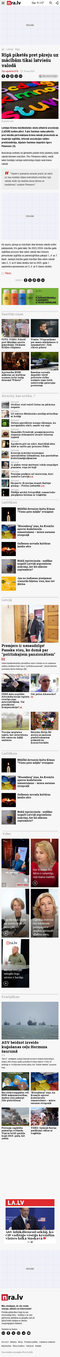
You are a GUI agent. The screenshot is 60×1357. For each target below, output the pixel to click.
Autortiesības (6, 1346)
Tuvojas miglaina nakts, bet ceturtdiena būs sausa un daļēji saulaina (15, 736)
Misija (20, 1342)
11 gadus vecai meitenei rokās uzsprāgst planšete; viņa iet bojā (34, 466)
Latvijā (9, 49)
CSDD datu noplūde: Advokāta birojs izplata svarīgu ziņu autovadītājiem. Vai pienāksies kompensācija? (15, 701)
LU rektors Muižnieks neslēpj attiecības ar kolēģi (34, 415)
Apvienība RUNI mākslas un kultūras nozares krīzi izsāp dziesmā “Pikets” (14, 376)
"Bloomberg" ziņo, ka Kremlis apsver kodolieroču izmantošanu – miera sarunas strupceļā (36, 530)
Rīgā (17, 49)
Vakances (30, 1346)
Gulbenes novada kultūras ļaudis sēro (33, 545)
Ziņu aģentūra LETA (10, 71)
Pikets (6, 273)
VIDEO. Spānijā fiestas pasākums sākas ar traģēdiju (43, 1130)
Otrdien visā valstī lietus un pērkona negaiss (33, 406)
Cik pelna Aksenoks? (43, 694)
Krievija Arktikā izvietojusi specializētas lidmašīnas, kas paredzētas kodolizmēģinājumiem (34, 456)
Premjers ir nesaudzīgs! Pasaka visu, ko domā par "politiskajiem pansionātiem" (28, 650)
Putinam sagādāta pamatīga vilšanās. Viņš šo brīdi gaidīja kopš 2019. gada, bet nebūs (13, 1133)
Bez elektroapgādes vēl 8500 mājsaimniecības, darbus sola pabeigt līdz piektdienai (15, 1096)
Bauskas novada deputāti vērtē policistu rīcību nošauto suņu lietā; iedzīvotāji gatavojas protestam (43, 379)
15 (32, 477)
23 (43, 486)
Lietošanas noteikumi (47, 1342)
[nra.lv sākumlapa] (14, 3)
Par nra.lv (5, 1342)
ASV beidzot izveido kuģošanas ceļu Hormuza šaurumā (24, 1047)
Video (6, 834)
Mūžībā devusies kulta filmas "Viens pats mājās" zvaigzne (36, 510)
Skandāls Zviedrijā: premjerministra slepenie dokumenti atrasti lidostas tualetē (32, 435)
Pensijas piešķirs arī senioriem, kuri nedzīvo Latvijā (32, 475)
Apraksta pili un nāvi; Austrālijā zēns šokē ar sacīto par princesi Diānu (33, 445)
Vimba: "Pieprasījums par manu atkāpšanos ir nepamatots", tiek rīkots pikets (44, 343)
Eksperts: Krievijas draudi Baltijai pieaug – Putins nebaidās (31, 484)
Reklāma (13, 1342)
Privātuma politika (31, 1342)
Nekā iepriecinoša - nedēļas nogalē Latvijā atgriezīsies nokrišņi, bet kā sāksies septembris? (34, 565)
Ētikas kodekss (19, 1346)
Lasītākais (9, 502)
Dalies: (19, 280)
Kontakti (38, 1346)
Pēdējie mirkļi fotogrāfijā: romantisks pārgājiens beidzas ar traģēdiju (33, 493)
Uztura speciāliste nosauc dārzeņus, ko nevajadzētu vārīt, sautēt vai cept (33, 424)
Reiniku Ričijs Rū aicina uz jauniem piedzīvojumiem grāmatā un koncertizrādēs (41, 737)
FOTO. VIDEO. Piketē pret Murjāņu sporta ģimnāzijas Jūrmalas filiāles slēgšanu (14, 343)
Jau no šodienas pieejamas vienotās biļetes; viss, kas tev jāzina (36, 581)
